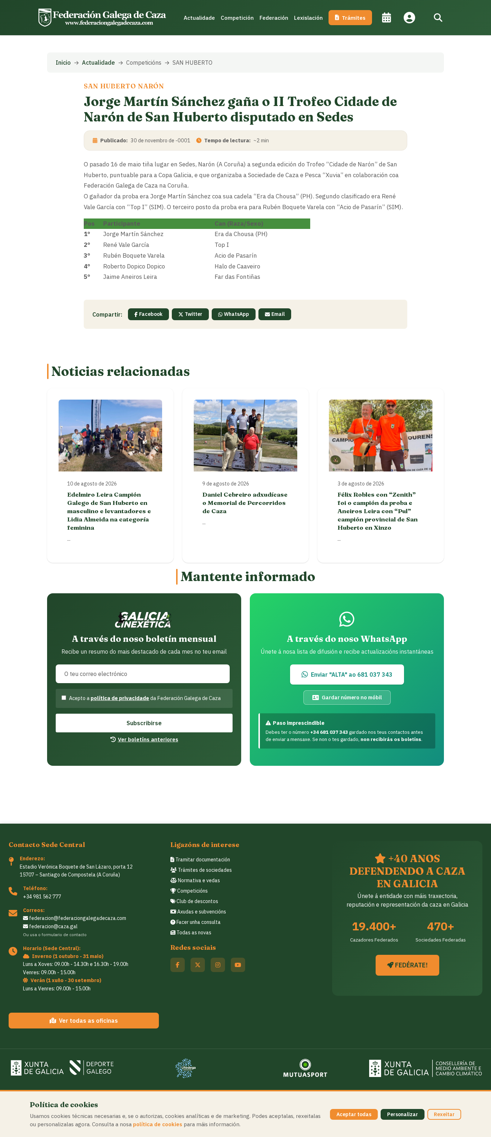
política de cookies (157, 1124)
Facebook (150, 314)
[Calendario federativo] (386, 17)
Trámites (354, 17)
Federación (274, 17)
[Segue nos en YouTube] (238, 965)
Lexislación (308, 17)
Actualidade (199, 17)
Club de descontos (196, 901)
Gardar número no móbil (352, 697)
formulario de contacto (64, 934)
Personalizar (402, 1114)
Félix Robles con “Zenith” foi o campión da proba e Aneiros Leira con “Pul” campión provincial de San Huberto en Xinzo (378, 511)
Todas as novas (193, 932)
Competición (237, 17)
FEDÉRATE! (411, 965)
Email (278, 314)
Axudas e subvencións (201, 911)
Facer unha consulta (198, 922)
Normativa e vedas (198, 880)
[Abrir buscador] (438, 17)
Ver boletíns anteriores (148, 739)
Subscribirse (144, 723)
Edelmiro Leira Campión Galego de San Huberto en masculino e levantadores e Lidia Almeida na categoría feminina (109, 511)
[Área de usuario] (409, 17)
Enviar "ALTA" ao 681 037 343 (352, 674)
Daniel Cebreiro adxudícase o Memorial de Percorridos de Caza (245, 503)
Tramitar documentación (202, 859)
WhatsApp (236, 314)
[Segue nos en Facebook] (177, 965)
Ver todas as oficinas (88, 1020)
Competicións (192, 891)
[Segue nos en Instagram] (218, 965)
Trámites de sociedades (204, 870)
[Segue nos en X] (198, 965)
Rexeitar (444, 1114)
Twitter (193, 314)
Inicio (63, 62)
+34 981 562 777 (42, 896)
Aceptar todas (353, 1114)
